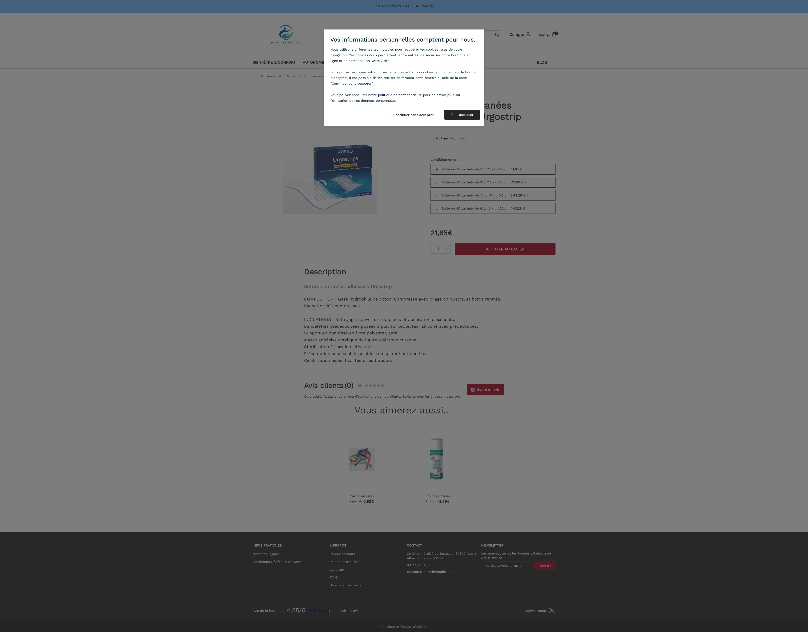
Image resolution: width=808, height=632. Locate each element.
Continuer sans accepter (413, 115)
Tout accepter (462, 115)
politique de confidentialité (400, 95)
